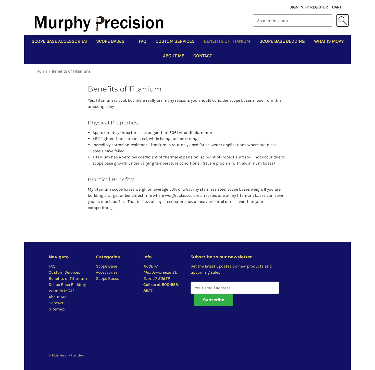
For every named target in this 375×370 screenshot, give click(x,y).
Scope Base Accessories (59, 41)
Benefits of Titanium (227, 41)
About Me (173, 56)
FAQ (142, 41)
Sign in (296, 7)
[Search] (342, 20)
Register (319, 7)
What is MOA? (329, 41)
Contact (202, 56)
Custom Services (175, 41)
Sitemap (57, 309)
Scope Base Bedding (282, 41)
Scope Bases (110, 41)
